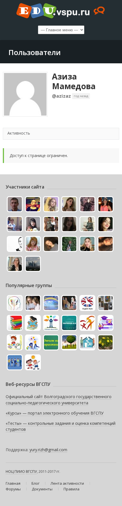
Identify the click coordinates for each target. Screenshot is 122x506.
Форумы (13, 489)
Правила (71, 489)
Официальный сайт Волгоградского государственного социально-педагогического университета (59, 399)
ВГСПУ (31, 471)
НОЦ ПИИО (15, 471)
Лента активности (67, 483)
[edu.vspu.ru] (61, 11)
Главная (13, 483)
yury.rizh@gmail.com (48, 449)
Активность (18, 133)
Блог (35, 483)
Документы (42, 489)
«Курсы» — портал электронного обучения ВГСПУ (55, 413)
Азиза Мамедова (74, 81)
